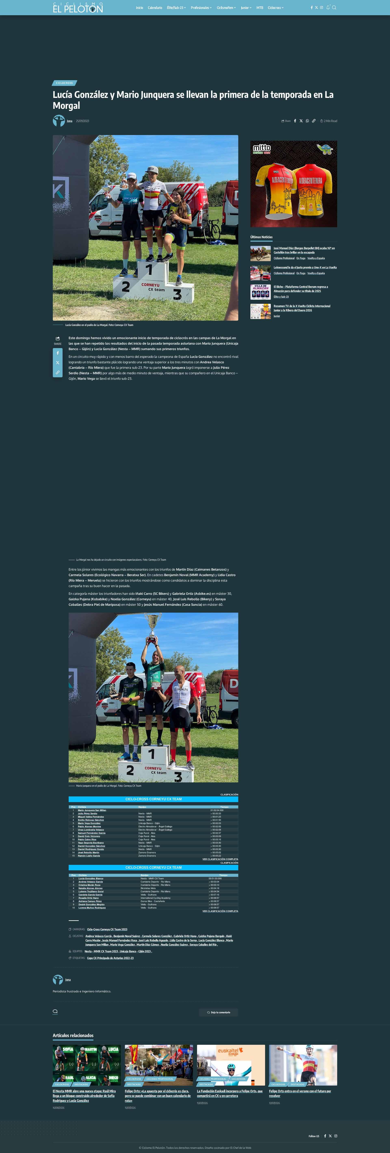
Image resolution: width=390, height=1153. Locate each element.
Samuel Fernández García (91, 832)
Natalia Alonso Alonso (91, 888)
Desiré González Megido (92, 904)
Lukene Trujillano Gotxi (91, 891)
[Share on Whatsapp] (307, 121)
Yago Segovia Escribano (91, 842)
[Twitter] (316, 7)
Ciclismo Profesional (284, 258)
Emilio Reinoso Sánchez (91, 819)
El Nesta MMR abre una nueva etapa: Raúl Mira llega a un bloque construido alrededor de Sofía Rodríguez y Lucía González (84, 1095)
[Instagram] (321, 7)
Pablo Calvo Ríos (87, 839)
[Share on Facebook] (295, 121)
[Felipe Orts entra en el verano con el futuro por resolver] (303, 1065)
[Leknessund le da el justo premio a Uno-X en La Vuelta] (260, 272)
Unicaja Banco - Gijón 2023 (135, 951)
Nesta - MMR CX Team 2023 (101, 951)
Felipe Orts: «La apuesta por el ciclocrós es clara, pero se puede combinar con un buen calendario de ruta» (158, 1095)
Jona (69, 121)
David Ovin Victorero (89, 836)
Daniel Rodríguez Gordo (91, 849)
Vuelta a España (316, 258)
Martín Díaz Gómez (148, 944)
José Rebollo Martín (88, 852)
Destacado (81, 1084)
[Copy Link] (314, 121)
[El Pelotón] (80, 8)
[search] (334, 7)
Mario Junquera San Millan (92, 810)
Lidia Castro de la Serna (183, 940)
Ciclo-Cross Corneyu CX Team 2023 (107, 929)
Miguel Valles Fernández (91, 816)
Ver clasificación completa (220, 859)
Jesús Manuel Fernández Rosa (119, 940)
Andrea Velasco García (91, 881)
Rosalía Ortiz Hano (89, 897)
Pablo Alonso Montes (89, 826)
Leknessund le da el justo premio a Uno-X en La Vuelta (305, 267)
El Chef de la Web (240, 1147)
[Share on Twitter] (301, 121)
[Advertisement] (195, 45)
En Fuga (301, 258)
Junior (277, 316)
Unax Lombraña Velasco (91, 829)
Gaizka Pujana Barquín (211, 936)
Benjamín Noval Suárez (127, 936)
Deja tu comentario (220, 1012)
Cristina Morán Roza (89, 884)
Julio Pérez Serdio (87, 813)
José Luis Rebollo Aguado (153, 940)
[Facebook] (312, 7)
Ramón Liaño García (89, 855)
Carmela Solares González (157, 936)
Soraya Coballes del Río (203, 944)
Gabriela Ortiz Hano (185, 936)
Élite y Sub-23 (281, 296)
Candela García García (90, 894)
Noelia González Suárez (174, 944)
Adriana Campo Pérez (90, 901)
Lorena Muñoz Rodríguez (92, 907)
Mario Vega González (89, 823)
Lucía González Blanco (91, 878)
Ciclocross (64, 82)
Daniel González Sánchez (91, 845)
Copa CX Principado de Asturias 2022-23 (110, 958)
